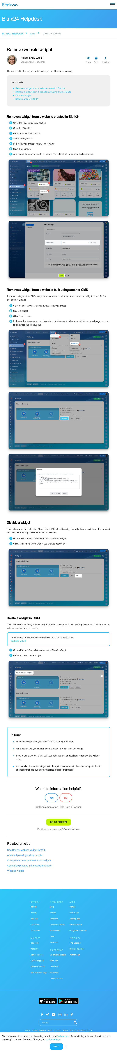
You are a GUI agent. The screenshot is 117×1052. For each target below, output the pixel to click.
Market (72, 906)
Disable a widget (23, 95)
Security (57, 1030)
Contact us (34, 924)
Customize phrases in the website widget (29, 865)
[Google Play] (68, 1001)
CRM (32, 33)
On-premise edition (58, 954)
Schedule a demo (37, 966)
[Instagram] (59, 1014)
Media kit (34, 918)
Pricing (33, 912)
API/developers (75, 924)
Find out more (63, 1036)
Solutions (54, 918)
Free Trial (54, 960)
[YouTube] (53, 1014)
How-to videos (36, 954)
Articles (53, 912)
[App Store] (48, 1001)
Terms (35, 1030)
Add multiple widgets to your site (24, 855)
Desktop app (74, 918)
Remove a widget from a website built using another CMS (43, 91)
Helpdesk (34, 942)
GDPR (50, 1030)
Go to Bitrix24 (58, 821)
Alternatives (55, 930)
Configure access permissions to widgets (29, 860)
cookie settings (53, 1039)
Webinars (34, 948)
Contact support (37, 960)
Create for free (71, 829)
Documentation (56, 978)
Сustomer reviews (57, 924)
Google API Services (78, 930)
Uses (52, 936)
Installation (54, 972)
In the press (35, 930)
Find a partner (75, 942)
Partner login (74, 954)
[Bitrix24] (10, 4)
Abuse (66, 1030)
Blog (52, 906)
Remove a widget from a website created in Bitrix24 (40, 88)
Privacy (42, 1030)
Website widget (15, 870)
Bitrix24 (33, 906)
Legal (28, 1030)
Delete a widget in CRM (26, 98)
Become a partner (76, 948)
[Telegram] (47, 1014)
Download (54, 966)
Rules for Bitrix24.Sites (81, 1030)
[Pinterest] (72, 1014)
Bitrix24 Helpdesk (12, 33)
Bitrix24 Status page (38, 972)
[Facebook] (42, 1014)
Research (54, 942)
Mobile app (74, 912)
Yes (52, 797)
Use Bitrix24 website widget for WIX (26, 850)
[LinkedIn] (65, 1014)
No (65, 797)
